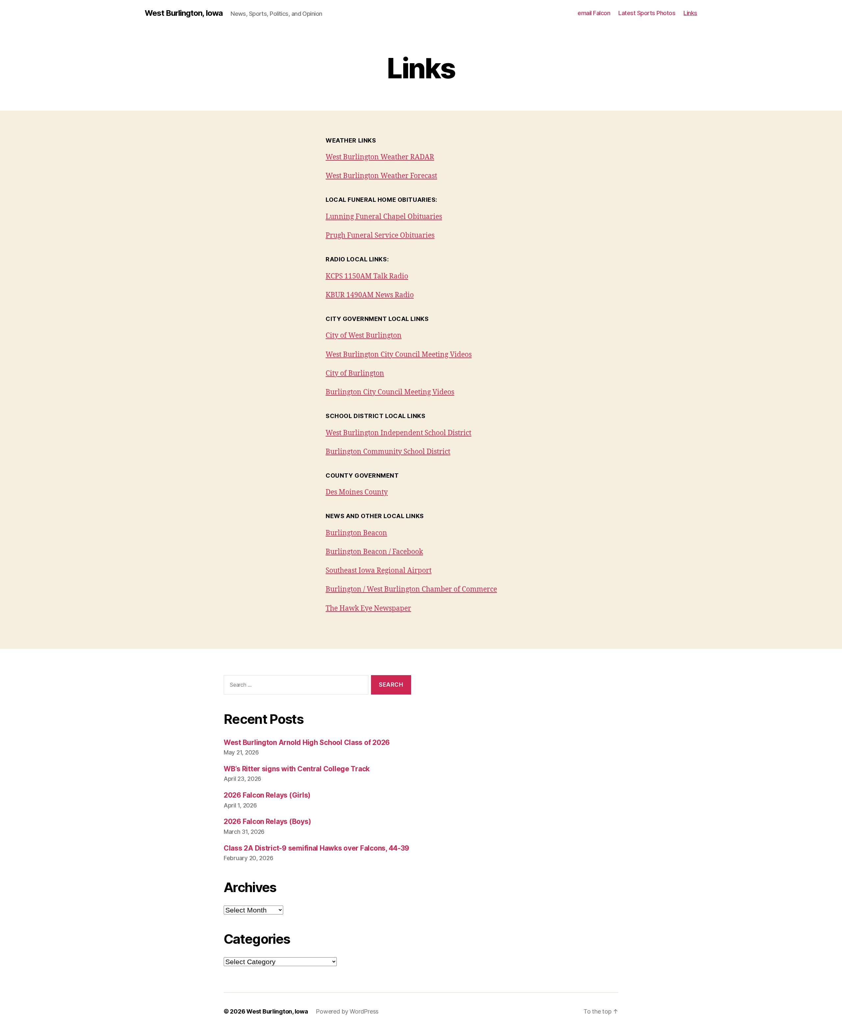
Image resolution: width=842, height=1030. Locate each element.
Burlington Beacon (356, 533)
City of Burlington (355, 373)
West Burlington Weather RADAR (380, 157)
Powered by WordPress (347, 1011)
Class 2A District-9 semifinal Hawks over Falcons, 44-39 (316, 848)
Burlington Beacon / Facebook (374, 551)
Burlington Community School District (388, 451)
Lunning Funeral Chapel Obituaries (384, 216)
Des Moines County (357, 492)
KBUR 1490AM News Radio (370, 295)
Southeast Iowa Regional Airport (379, 570)
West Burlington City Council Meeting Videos (399, 354)
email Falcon (594, 13)
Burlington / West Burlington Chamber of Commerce (411, 589)
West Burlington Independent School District (398, 433)
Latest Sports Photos (646, 13)
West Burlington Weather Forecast (381, 176)
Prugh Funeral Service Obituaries (380, 235)
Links (690, 13)
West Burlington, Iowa (184, 13)
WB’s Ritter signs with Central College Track (297, 769)
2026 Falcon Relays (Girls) (267, 795)
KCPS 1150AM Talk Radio (367, 276)
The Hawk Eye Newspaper (368, 608)
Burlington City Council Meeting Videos (390, 392)
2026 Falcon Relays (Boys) (267, 821)
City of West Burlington (364, 335)
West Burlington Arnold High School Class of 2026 (307, 742)
